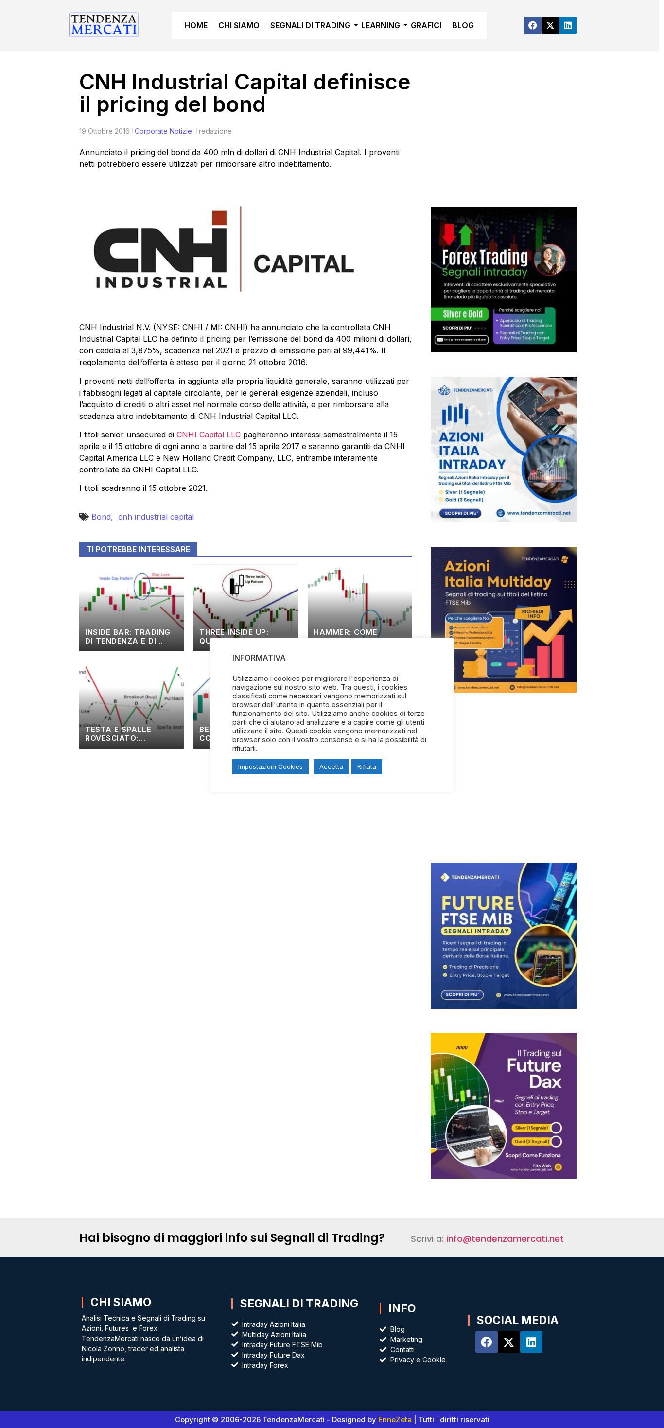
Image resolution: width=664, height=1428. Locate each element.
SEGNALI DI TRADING (310, 25)
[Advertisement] (503, 136)
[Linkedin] (568, 25)
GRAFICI (426, 25)
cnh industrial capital (156, 517)
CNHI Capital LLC (208, 434)
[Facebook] (533, 25)
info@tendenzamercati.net (505, 1239)
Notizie (181, 131)
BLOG (463, 25)
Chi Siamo (120, 1302)
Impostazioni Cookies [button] (270, 766)
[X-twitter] (550, 25)
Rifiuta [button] (366, 766)
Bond (104, 517)
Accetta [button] (331, 766)
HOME (196, 25)
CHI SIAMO (239, 25)
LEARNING (380, 25)
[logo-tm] (104, 24)
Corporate (151, 131)
